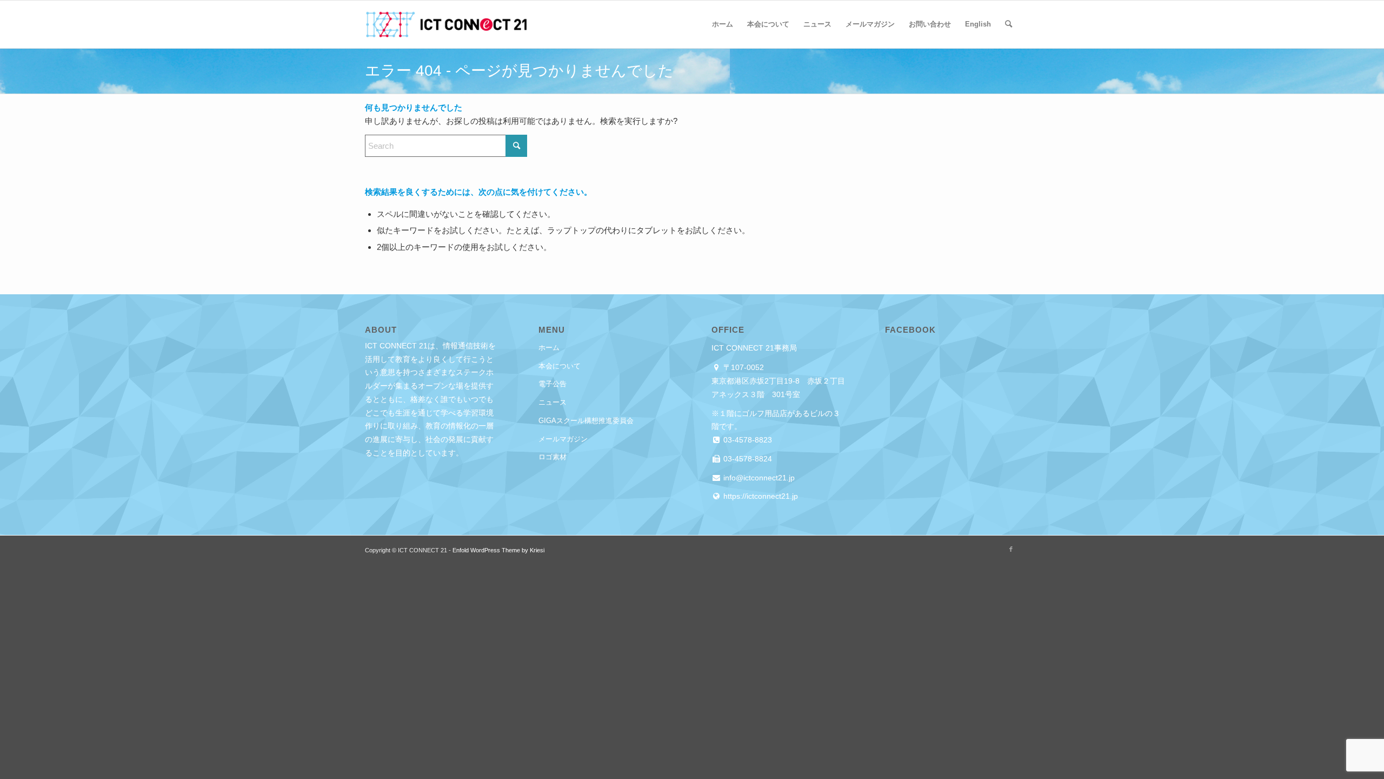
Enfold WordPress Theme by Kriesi (498, 550)
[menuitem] (722, 24)
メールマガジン (563, 439)
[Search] (1008, 24)
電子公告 (552, 384)
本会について (559, 366)
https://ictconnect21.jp (759, 496)
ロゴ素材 (552, 457)
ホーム (549, 348)
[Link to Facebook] (1011, 549)
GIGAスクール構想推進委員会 (586, 421)
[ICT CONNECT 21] (446, 24)
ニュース (552, 402)
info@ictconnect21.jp (758, 477)
